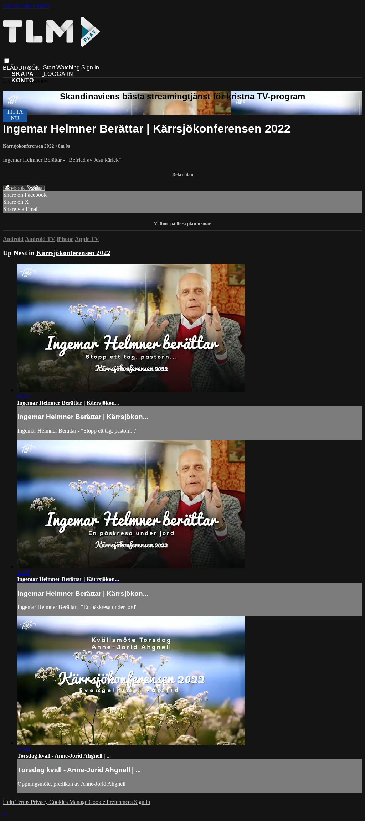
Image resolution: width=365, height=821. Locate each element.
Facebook (14, 188)
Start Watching (62, 67)
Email (38, 188)
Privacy (40, 802)
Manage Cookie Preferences (101, 802)
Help (9, 802)
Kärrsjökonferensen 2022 (29, 146)
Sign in (90, 67)
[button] (6, 60)
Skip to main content (26, 6)
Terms (23, 802)
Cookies (59, 802)
